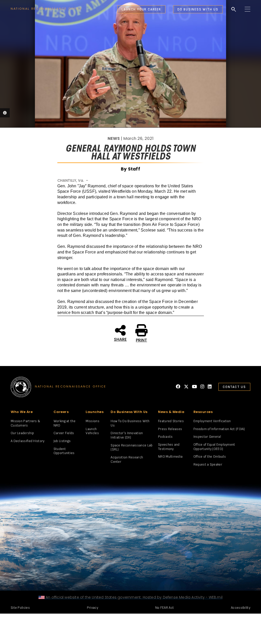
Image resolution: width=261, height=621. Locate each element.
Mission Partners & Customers (25, 423)
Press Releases (170, 429)
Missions (92, 421)
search (233, 9)
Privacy (92, 607)
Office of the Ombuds (209, 456)
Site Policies (20, 607)
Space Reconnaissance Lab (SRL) (131, 447)
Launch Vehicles (92, 431)
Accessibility (240, 607)
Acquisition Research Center (127, 459)
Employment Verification (212, 421)
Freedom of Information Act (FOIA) (219, 429)
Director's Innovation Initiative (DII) (127, 435)
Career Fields (64, 433)
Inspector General (207, 436)
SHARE (120, 339)
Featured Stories (171, 421)
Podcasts (165, 436)
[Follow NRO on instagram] (202, 386)
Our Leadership (22, 433)
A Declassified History (28, 441)
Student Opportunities (64, 451)
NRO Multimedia (170, 456)
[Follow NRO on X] (186, 386)
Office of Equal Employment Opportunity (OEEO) (214, 446)
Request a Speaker (207, 464)
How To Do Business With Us (130, 423)
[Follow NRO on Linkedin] (210, 386)
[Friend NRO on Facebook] (178, 386)
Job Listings (62, 441)
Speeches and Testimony (169, 446)
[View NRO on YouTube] (194, 386)
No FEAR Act (164, 607)
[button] (119, 9)
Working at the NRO (64, 423)
